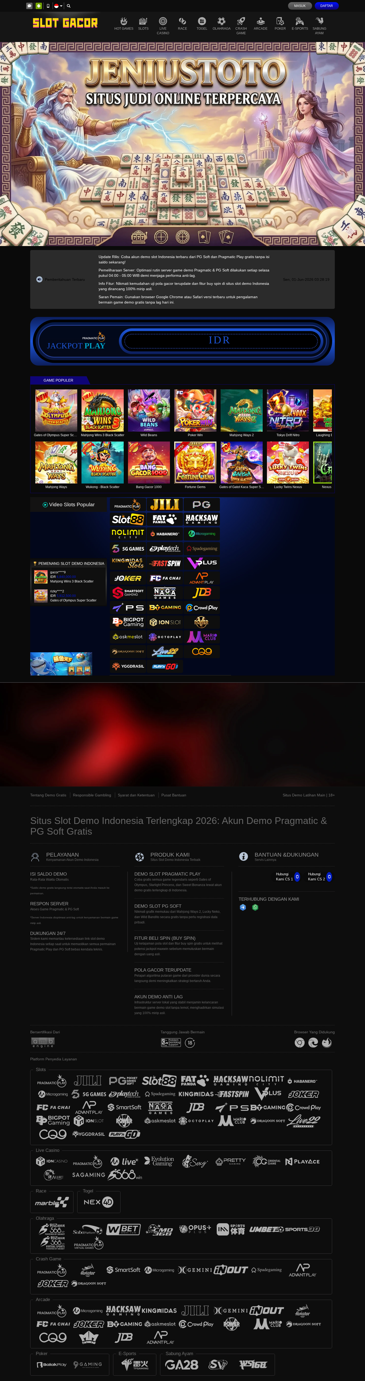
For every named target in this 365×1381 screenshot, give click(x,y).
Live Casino (163, 31)
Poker (280, 28)
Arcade (260, 28)
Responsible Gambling (92, 795)
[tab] (128, 504)
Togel (202, 28)
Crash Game (241, 31)
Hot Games (123, 28)
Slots (143, 28)
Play (95, 346)
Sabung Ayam (319, 31)
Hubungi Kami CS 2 (316, 876)
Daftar (326, 6)
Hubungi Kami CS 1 (284, 876)
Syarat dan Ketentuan (136, 795)
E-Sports (300, 28)
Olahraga (222, 28)
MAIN (59, 410)
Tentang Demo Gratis (48, 795)
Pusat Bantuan (173, 795)
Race (182, 28)
